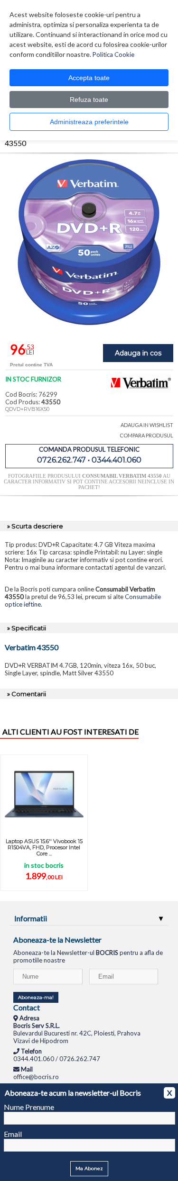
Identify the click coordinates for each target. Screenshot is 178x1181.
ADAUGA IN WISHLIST (147, 425)
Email (13, 1133)
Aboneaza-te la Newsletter (57, 939)
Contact (26, 1007)
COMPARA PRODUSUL (146, 435)
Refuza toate (89, 99)
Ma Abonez (89, 1168)
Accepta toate (89, 78)
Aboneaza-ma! (36, 997)
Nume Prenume (29, 1106)
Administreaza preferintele (89, 122)
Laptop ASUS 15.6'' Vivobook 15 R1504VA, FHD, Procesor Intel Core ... (44, 847)
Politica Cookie (113, 54)
